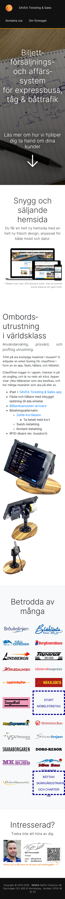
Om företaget (38, 20)
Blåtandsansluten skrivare (28, 406)
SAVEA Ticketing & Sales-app (41, 392)
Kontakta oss (14, 20)
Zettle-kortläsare (28, 415)
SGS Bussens (31, 283)
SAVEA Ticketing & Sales (35, 7)
